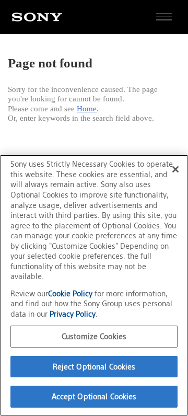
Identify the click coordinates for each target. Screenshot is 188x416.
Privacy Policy (73, 313)
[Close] (175, 169)
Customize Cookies (94, 336)
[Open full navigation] (164, 17)
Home (87, 109)
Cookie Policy (71, 293)
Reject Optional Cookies (94, 366)
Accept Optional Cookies (94, 396)
